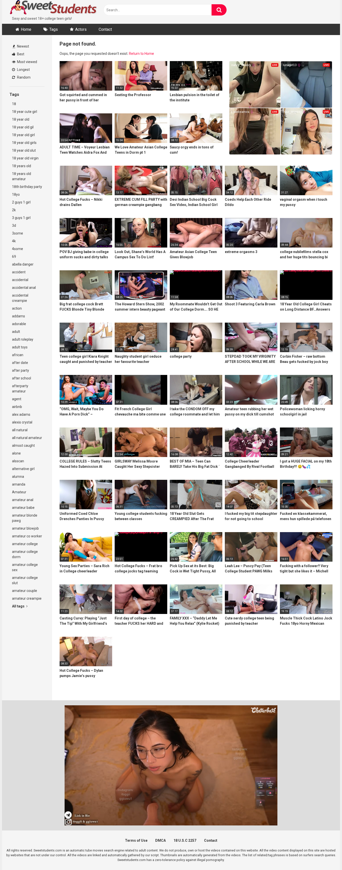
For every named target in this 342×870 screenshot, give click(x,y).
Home (26, 29)
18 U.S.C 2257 (185, 840)
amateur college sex (25, 567)
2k (14, 210)
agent (16, 399)
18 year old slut (24, 150)
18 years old (21, 166)
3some (17, 233)
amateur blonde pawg (24, 518)
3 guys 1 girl (21, 218)
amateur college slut (25, 580)
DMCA (160, 840)
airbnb (17, 407)
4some (17, 249)
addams (18, 316)
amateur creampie (27, 598)
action (17, 308)
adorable (19, 324)
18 (14, 104)
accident (19, 272)
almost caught (23, 446)
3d (14, 226)
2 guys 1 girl (21, 202)
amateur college (25, 544)
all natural (20, 430)
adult (16, 332)
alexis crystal (22, 422)
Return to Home (141, 54)
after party (20, 370)
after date (20, 363)
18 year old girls (24, 143)
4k (14, 241)
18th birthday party (27, 187)
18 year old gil (23, 127)
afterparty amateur (20, 388)
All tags (18, 606)
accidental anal (24, 288)
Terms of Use (136, 840)
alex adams (21, 414)
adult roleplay (22, 339)
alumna (18, 477)
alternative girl (23, 469)
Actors (81, 29)
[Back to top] (325, 855)
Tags (53, 29)
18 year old (20, 119)
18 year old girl (23, 135)
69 (14, 257)
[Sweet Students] (53, 8)
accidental (20, 280)
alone (16, 453)
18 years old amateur (21, 176)
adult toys (20, 347)
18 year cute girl (24, 112)
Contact (105, 29)
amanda (18, 484)
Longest (23, 70)
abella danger (23, 264)
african (17, 355)
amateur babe (23, 508)
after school (21, 378)
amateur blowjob (25, 528)
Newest (22, 46)
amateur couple (24, 591)
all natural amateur (27, 438)
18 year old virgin (25, 158)
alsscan (18, 461)
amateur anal (22, 500)
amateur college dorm (25, 554)
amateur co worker (27, 536)
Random (23, 77)
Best (20, 54)
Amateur (19, 492)
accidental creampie (20, 298)
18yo (16, 194)
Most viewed (26, 62)
